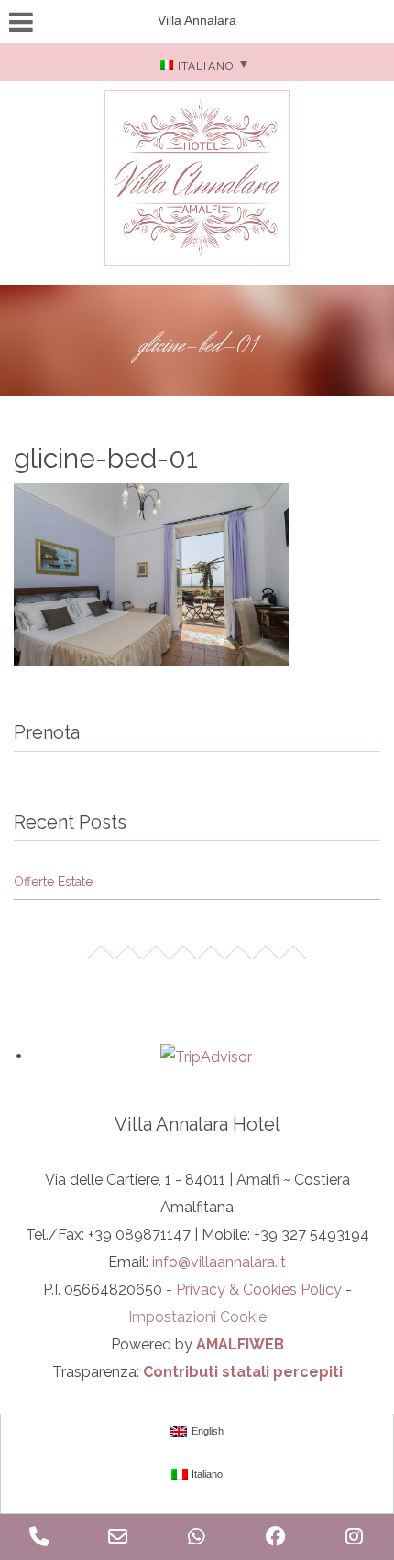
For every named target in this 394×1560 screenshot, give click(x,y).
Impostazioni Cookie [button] (197, 1317)
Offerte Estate (53, 881)
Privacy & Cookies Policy (259, 1289)
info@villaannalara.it (219, 1262)
